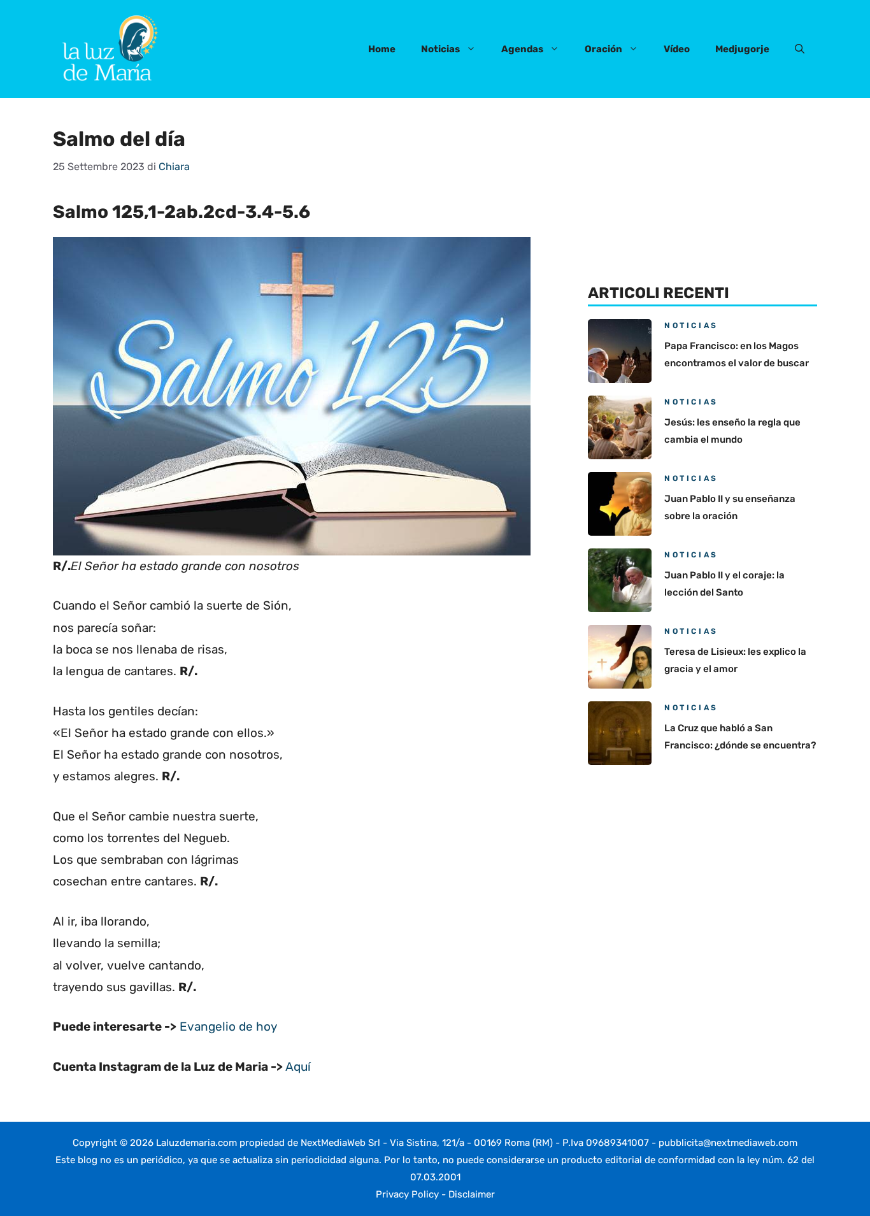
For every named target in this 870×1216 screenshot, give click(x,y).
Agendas (522, 49)
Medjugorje (742, 49)
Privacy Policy (407, 1194)
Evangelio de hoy (228, 1026)
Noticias (440, 49)
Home (382, 49)
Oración (603, 49)
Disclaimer (471, 1194)
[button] (799, 49)
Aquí (298, 1066)
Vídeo (677, 49)
